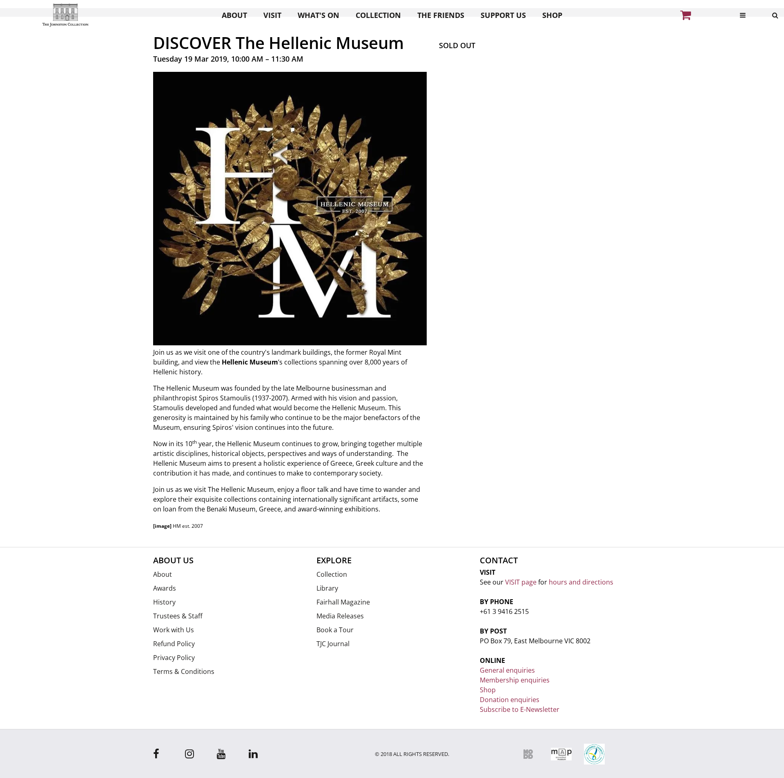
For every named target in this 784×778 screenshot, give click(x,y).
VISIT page (521, 582)
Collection (378, 15)
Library (327, 588)
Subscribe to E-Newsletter (519, 709)
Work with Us (173, 629)
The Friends (440, 15)
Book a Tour (335, 629)
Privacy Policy (174, 657)
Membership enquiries (515, 680)
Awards (164, 588)
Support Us (503, 15)
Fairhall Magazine (343, 602)
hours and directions (581, 582)
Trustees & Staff (178, 615)
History (164, 602)
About (234, 15)
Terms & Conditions (183, 671)
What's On (318, 15)
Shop (552, 15)
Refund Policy (174, 643)
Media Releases (340, 615)
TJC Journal (333, 643)
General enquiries (507, 670)
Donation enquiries (509, 699)
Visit (272, 15)
